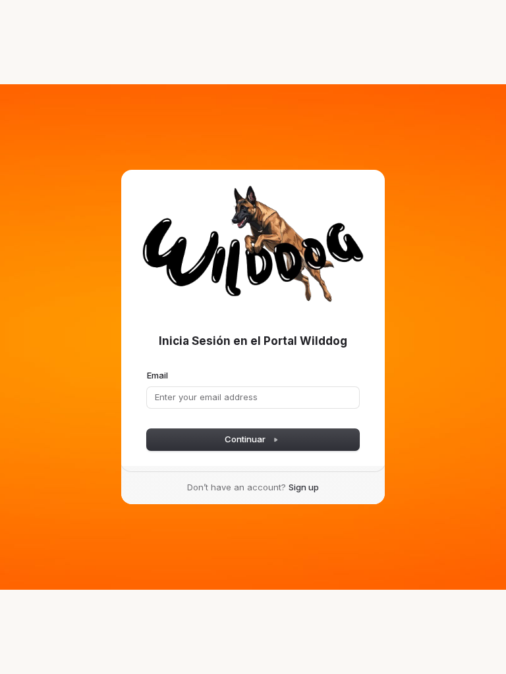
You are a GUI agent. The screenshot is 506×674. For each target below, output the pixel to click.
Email (157, 375)
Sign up (304, 487)
